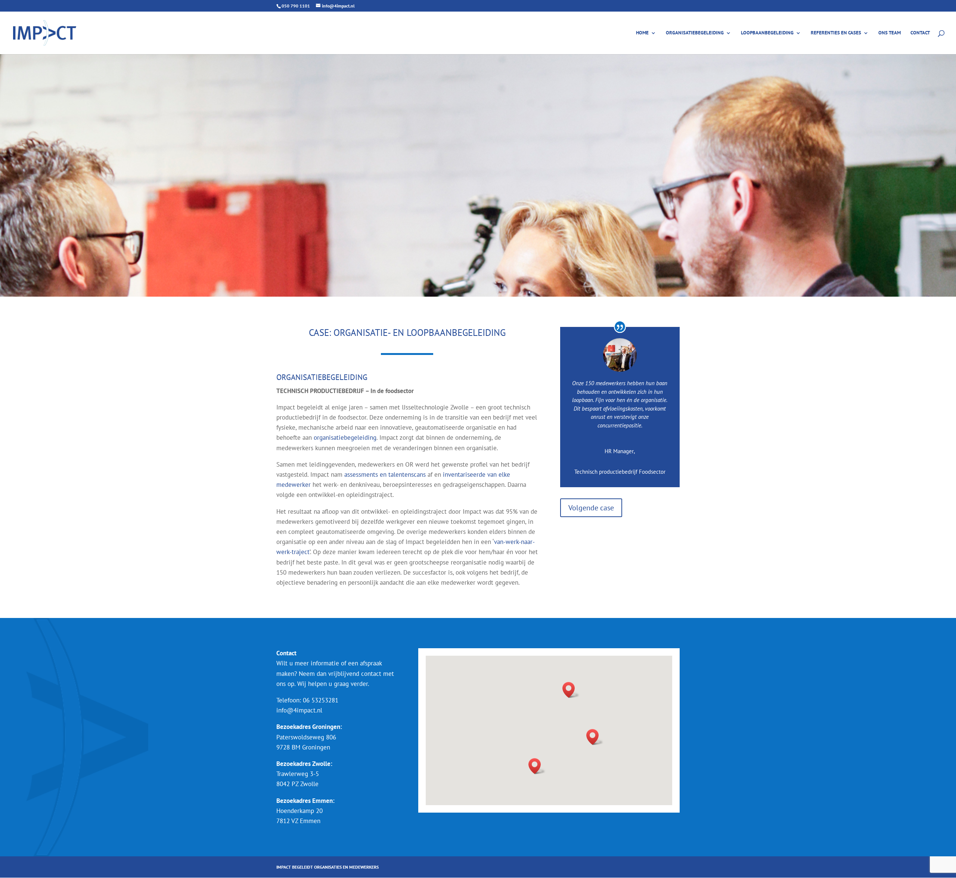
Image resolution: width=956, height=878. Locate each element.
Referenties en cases (836, 33)
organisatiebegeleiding (345, 437)
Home (642, 33)
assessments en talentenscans (385, 474)
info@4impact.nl (299, 710)
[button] (571, 690)
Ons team (889, 33)
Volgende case (591, 508)
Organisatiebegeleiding (695, 33)
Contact (920, 33)
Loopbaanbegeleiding (767, 33)
